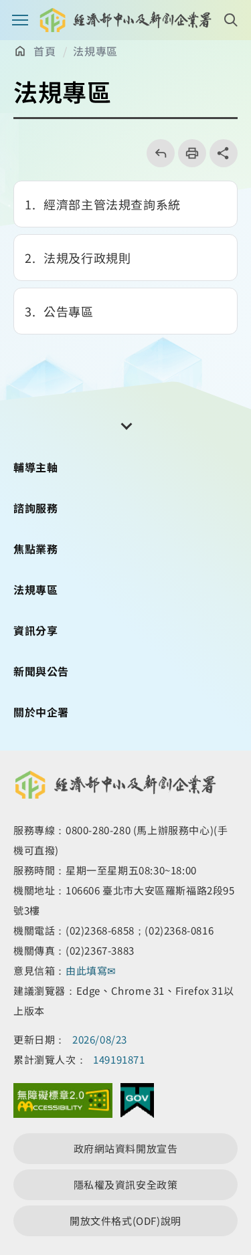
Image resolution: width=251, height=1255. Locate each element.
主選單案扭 (20, 20)
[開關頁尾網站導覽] (125, 425)
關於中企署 (41, 712)
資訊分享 (35, 630)
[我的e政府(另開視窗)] (137, 1104)
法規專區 (95, 51)
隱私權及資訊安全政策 (126, 1184)
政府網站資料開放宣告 (126, 1148)
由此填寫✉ (92, 970)
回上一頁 (156, 153)
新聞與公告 (41, 671)
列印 (187, 153)
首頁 (44, 51)
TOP (229, 1181)
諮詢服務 (35, 508)
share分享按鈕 (224, 153)
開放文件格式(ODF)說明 (125, 1221)
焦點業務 (35, 549)
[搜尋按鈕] (231, 20)
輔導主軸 (35, 467)
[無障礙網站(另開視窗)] (62, 1104)
